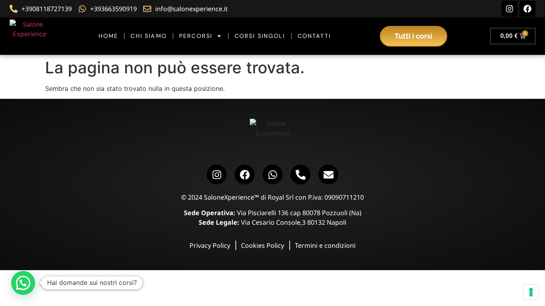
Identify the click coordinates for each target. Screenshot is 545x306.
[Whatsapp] (272, 174)
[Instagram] (509, 9)
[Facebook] (527, 9)
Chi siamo (148, 35)
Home (108, 35)
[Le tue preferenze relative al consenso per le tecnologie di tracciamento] (531, 292)
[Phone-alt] (300, 174)
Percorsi (195, 35)
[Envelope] (328, 174)
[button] (23, 283)
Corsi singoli (260, 35)
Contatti (314, 35)
